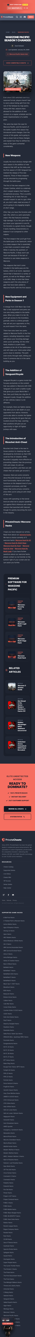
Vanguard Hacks (9, 1299)
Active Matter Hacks (10, 924)
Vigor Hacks (7, 1305)
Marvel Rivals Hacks (10, 1136)
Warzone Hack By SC (23, 540)
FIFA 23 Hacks (8, 1076)
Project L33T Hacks (10, 1196)
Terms (3, 900)
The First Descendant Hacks (12, 1275)
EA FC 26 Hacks (9, 1053)
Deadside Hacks (9, 1030)
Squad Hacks (8, 1256)
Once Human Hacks (10, 1173)
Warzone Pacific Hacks (11, 1315)
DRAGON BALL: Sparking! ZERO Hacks (16, 1037)
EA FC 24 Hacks (9, 1047)
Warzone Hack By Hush (12, 546)
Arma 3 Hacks (8, 954)
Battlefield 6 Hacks (10, 980)
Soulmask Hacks (9, 1246)
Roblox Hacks (8, 1222)
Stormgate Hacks (9, 1259)
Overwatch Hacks (9, 1179)
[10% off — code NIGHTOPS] (7, 1321)
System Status (16, 817)
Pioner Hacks (8, 1193)
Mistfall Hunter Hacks (10, 1146)
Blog (13, 32)
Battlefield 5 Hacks (10, 977)
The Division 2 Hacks (10, 1269)
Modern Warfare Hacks (11, 1153)
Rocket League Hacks (11, 1226)
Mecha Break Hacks (10, 1143)
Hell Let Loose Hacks (10, 1110)
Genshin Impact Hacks (11, 1090)
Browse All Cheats (16, 809)
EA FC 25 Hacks (9, 1050)
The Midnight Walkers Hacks (13, 1282)
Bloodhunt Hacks (9, 987)
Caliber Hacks (8, 1000)
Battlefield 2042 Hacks (11, 974)
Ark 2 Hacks (7, 944)
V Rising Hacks (8, 1292)
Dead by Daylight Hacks (11, 1023)
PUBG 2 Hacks (8, 1203)
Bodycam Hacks (9, 994)
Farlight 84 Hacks (9, 1070)
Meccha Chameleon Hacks (12, 1140)
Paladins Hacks (8, 1183)
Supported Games (9, 870)
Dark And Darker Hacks (11, 1017)
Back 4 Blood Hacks (10, 964)
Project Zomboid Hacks (11, 1199)
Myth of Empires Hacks (11, 1159)
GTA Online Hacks (9, 1103)
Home (8, 32)
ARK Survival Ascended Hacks (13, 947)
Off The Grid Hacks (10, 1169)
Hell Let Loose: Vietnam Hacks (13, 1113)
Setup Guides (8, 884)
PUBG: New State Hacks (11, 1219)
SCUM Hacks (8, 1239)
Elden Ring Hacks (9, 1063)
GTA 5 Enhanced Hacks (11, 1100)
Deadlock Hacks (9, 1027)
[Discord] (25, 17)
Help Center (7, 888)
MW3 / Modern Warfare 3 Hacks (14, 1156)
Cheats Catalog (8, 867)
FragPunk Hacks (9, 1086)
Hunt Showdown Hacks (11, 1123)
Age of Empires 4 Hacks (11, 927)
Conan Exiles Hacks (10, 1007)
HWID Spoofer (8, 1126)
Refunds (9, 900)
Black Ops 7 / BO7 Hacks (12, 984)
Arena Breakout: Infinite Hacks (13, 940)
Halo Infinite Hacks (9, 1106)
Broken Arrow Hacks (10, 997)
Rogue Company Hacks (11, 1229)
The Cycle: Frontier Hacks (12, 1266)
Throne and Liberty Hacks (12, 1285)
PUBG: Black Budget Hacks (12, 1213)
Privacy (15, 900)
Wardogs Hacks (9, 1309)
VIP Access (7, 881)
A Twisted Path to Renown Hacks (14, 921)
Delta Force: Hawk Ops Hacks (13, 1033)
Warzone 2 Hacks (9, 1312)
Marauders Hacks (9, 1133)
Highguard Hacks (9, 1116)
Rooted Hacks (8, 1232)
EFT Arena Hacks (9, 1060)
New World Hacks (9, 1166)
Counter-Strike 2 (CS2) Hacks (13, 1010)
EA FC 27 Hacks (9, 1057)
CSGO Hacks (8, 1013)
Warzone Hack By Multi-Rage (15, 543)
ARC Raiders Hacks (10, 937)
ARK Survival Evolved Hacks (12, 950)
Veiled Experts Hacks (10, 1302)
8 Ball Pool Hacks (9, 917)
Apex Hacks (7, 934)
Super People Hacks (10, 1262)
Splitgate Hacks (9, 1252)
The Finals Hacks (9, 1272)
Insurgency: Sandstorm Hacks (13, 1130)
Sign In (31, 17)
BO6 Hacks (7, 990)
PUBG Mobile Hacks (10, 1209)
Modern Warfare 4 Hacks (11, 1149)
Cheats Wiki (7, 877)
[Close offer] (13, 1318)
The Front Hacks (9, 1279)
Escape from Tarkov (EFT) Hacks (14, 1067)
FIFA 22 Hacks (8, 1073)
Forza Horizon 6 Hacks (11, 1083)
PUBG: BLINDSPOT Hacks (12, 1216)
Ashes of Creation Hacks (11, 960)
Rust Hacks (7, 1236)
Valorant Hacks (8, 1295)
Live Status (7, 874)
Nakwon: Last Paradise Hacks (13, 1163)
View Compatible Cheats (16, 63)
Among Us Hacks (9, 931)
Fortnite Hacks (8, 1080)
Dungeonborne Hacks (10, 1043)
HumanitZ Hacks (9, 1120)
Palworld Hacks (8, 1186)
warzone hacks (25, 535)
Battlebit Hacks (8, 967)
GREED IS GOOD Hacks (11, 1096)
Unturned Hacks (9, 1289)
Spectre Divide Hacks (10, 1249)
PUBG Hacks (8, 1206)
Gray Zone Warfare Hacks (12, 1093)
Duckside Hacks (9, 1040)
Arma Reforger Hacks (10, 957)
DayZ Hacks (7, 1020)
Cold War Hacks (9, 1004)
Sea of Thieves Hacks (10, 1242)
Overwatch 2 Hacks (10, 1176)
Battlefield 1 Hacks (9, 970)
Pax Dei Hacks (8, 1189)
